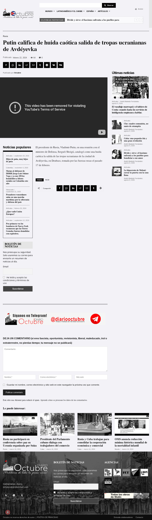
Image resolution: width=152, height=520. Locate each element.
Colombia (9, 168)
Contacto (139, 517)
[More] (101, 188)
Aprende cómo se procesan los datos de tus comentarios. (63, 400)
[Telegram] (47, 65)
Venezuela (10, 190)
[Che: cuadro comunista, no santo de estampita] (117, 125)
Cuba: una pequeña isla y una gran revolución (135, 139)
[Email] (33, 65)
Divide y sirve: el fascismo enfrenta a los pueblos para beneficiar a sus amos (136, 155)
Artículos (9, 156)
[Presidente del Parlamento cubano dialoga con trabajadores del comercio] (57, 424)
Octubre (17, 73)
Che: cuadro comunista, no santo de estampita (136, 125)
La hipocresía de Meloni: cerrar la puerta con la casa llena (136, 173)
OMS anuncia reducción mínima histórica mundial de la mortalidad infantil (131, 442)
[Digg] (61, 65)
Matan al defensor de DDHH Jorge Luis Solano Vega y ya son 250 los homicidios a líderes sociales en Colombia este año (17, 177)
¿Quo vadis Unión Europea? (14, 213)
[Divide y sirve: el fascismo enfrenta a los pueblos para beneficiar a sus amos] (117, 154)
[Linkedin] (20, 65)
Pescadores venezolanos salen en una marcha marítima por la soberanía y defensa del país (17, 198)
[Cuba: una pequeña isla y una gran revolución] (117, 139)
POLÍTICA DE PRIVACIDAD (47, 517)
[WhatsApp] (13, 65)
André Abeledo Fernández (129, 101)
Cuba (42, 449)
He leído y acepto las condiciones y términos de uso (16, 280)
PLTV (47, 180)
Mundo (117, 449)
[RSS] (6, 495)
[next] (141, 20)
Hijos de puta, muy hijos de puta (17, 160)
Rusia (5, 36)
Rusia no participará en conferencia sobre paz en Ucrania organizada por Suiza (20, 442)
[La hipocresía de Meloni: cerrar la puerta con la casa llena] (117, 171)
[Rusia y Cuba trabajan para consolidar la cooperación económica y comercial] (94, 424)
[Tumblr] (40, 65)
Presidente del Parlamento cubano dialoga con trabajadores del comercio (55, 442)
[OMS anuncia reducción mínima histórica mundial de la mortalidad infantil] (132, 424)
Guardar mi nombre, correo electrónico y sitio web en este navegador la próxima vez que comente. (53, 385)
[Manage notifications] (7, 512)
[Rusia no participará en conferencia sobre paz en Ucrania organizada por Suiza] (20, 424)
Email (5, 266)
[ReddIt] (26, 65)
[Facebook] (6, 65)
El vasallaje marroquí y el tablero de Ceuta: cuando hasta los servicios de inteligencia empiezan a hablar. (129, 109)
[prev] (136, 20)
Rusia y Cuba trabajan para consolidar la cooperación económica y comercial (93, 442)
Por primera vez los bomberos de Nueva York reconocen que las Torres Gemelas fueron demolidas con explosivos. (17, 228)
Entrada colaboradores (123, 517)
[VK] (54, 65)
